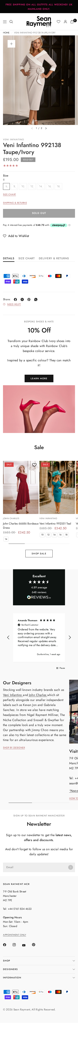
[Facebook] (16, 299)
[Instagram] (17, 944)
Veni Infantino (13, 139)
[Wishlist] (58, 22)
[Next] (46, 128)
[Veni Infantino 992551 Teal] (57, 487)
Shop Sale (39, 553)
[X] (23, 299)
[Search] (11, 22)
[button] (16, 236)
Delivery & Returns (54, 258)
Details (8, 258)
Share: (7, 299)
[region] (39, 637)
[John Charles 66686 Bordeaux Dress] (21, 487)
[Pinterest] (29, 299)
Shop (6, 960)
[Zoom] (11, 44)
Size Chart (9, 194)
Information (12, 977)
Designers (10, 969)
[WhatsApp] (36, 299)
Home (6, 33)
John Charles (11, 518)
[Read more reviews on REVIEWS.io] (39, 598)
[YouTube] (26, 945)
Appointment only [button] (14, 934)
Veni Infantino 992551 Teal (55, 524)
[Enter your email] (70, 867)
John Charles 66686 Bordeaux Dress (21, 526)
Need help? (14, 304)
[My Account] (65, 22)
